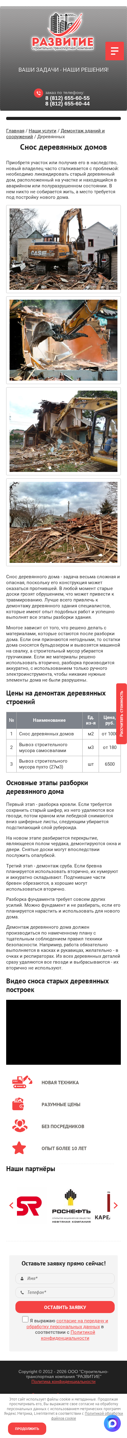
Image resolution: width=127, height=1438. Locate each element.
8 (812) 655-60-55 (67, 98)
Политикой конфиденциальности (68, 1335)
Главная (15, 131)
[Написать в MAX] (112, 1423)
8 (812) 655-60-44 (67, 104)
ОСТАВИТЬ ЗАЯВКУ (65, 1307)
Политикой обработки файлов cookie (87, 1416)
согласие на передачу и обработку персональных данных (67, 1323)
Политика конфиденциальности (63, 1381)
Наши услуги (42, 131)
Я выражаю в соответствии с (67, 1329)
